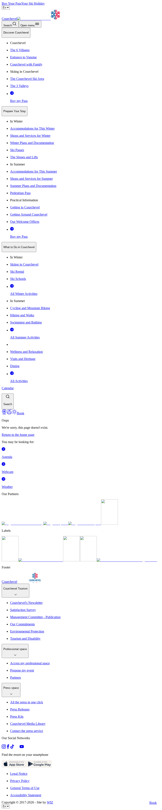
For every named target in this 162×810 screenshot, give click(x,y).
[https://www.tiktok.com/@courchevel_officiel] (12, 747)
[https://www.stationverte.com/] (71, 560)
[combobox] (81, 218)
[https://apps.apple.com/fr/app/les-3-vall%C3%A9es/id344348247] (14, 766)
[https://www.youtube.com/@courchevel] (22, 747)
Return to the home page (18, 435)
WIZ (50, 802)
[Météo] (14, 413)
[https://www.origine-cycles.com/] (109, 523)
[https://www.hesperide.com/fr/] (55, 523)
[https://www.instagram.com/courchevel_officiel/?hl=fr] (4, 747)
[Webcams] (4, 413)
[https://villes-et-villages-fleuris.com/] (127, 560)
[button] (8, 401)
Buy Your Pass (11, 3)
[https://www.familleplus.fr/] (41, 560)
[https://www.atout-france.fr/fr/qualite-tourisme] (10, 560)
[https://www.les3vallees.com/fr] (88, 560)
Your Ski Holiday (33, 3)
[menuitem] (16, 33)
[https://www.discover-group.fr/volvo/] (22, 523)
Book (153, 803)
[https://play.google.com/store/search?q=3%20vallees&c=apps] (39, 766)
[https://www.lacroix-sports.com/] (84, 523)
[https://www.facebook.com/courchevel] (8, 747)
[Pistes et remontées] (9, 413)
